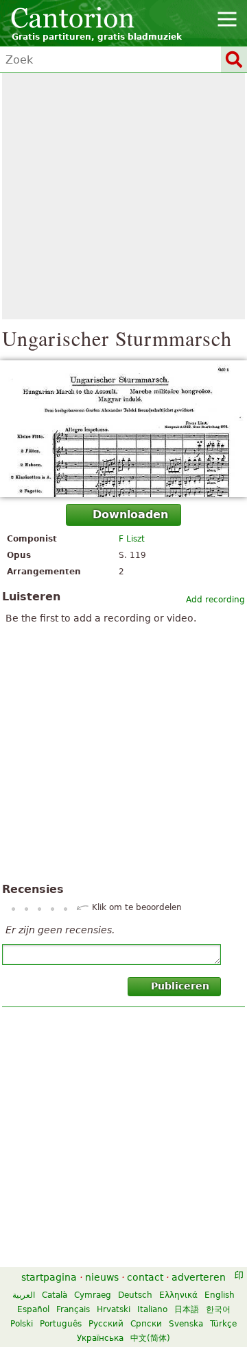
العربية (23, 1295)
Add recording (215, 599)
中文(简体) (150, 1338)
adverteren (199, 1277)
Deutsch (135, 1295)
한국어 (218, 1309)
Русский (106, 1324)
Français (73, 1309)
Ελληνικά (178, 1295)
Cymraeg (92, 1295)
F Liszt (132, 539)
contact (145, 1277)
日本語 (186, 1309)
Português (61, 1324)
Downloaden (130, 514)
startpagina (49, 1277)
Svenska (186, 1324)
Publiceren (180, 986)
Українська (100, 1338)
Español (33, 1309)
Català (54, 1295)
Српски (146, 1324)
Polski (21, 1324)
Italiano (152, 1309)
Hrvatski (113, 1309)
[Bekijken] (123, 428)
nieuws (102, 1277)
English (219, 1295)
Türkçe (223, 1324)
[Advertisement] (123, 196)
